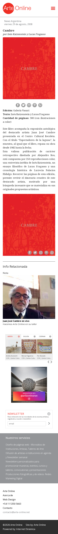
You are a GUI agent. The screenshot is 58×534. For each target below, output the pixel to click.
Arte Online (9, 491)
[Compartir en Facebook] (18, 105)
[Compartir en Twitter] (23, 105)
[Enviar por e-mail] (29, 105)
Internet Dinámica (25, 529)
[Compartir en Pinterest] (35, 105)
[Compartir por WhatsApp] (40, 105)
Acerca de (8, 495)
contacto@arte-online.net (16, 512)
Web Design (9, 499)
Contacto (7, 508)
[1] (49, 423)
